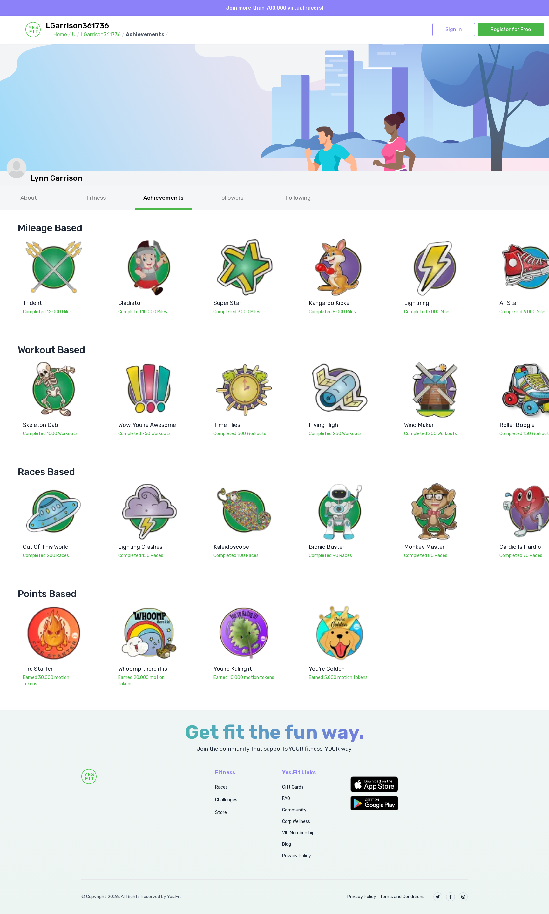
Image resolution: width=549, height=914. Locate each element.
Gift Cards (292, 787)
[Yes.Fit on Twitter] (437, 896)
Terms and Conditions (402, 896)
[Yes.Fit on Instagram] (463, 896)
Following (298, 197)
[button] (409, 784)
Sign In (453, 29)
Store (221, 812)
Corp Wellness (296, 821)
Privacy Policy (296, 855)
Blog (286, 844)
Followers (230, 197)
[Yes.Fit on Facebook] (450, 896)
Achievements (163, 197)
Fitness (96, 197)
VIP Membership (298, 833)
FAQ (286, 798)
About (28, 197)
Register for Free (511, 29)
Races (221, 787)
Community (294, 810)
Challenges (226, 800)
